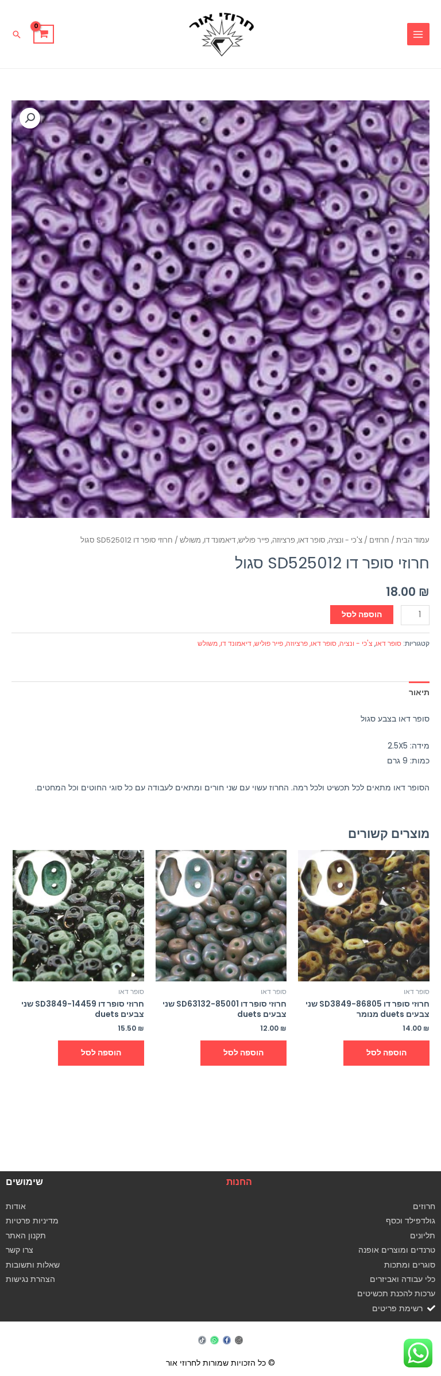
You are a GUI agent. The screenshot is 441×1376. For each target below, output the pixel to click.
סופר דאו (388, 643)
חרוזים (379, 540)
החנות (239, 1182)
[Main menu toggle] (418, 34)
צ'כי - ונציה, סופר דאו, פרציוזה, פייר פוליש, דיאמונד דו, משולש (271, 540)
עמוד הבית (413, 540)
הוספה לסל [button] (386, 1052)
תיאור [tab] (419, 692)
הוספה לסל (362, 614)
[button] (16, 34)
